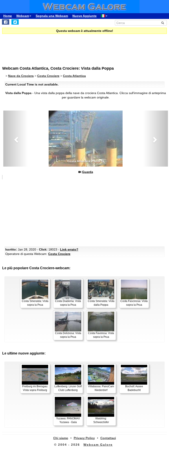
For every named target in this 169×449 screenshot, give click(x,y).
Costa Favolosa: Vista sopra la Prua (101, 335)
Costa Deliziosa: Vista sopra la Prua (68, 335)
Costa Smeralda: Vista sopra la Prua (35, 303)
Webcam (22, 16)
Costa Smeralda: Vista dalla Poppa (101, 303)
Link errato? (69, 249)
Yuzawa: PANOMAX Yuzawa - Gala (68, 420)
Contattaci (108, 438)
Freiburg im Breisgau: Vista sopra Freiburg (35, 388)
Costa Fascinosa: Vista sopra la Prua (134, 303)
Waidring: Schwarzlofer (101, 420)
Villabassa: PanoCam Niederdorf (101, 388)
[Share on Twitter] (15, 22)
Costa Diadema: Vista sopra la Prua (68, 303)
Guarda (87, 172)
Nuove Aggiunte (84, 16)
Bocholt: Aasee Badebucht (134, 388)
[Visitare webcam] (85, 139)
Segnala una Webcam (52, 16)
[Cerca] (162, 23)
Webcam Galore (98, 444)
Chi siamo (60, 438)
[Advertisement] (38, 47)
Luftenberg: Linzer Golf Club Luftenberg (68, 388)
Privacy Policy (84, 438)
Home (7, 16)
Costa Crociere (59, 254)
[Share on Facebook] (5, 22)
